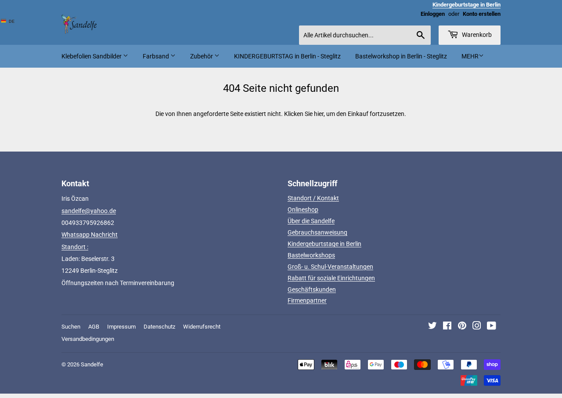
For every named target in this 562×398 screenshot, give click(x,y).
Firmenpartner (307, 300)
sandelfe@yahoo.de (88, 210)
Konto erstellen (482, 14)
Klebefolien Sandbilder (92, 56)
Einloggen (433, 14)
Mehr (470, 56)
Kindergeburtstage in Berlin (324, 243)
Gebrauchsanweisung (317, 232)
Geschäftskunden (312, 289)
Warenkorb (476, 34)
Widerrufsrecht (201, 326)
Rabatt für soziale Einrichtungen (331, 278)
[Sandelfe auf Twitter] (432, 326)
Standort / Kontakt (313, 198)
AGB (93, 326)
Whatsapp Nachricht (89, 234)
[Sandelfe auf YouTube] (491, 326)
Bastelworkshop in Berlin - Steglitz (401, 56)
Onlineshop (303, 209)
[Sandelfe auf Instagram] (476, 326)
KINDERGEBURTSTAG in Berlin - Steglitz (287, 56)
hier (319, 113)
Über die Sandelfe (311, 220)
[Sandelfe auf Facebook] (447, 326)
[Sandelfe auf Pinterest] (462, 326)
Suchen (70, 326)
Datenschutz (159, 326)
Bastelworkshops (311, 255)
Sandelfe (92, 364)
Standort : (74, 246)
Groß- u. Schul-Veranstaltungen (330, 266)
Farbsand (156, 56)
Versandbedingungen (87, 339)
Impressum (121, 326)
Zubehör (202, 56)
